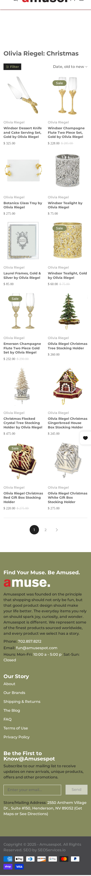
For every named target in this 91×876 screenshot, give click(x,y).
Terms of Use (16, 728)
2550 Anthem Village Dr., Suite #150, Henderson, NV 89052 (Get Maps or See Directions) (45, 808)
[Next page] (56, 529)
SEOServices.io (52, 850)
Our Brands (14, 692)
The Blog (12, 710)
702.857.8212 (29, 641)
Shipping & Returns (22, 701)
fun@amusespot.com (36, 648)
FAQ (7, 719)
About (9, 684)
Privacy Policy (17, 737)
